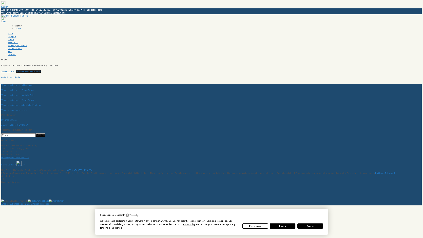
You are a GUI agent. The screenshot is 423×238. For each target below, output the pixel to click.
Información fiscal (9, 120)
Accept (310, 226)
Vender (11, 40)
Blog (10, 51)
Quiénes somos (15, 48)
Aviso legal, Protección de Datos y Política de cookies (25, 204)
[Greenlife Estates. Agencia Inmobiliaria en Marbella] (14, 16)
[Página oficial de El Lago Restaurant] (38, 201)
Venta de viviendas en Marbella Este (17, 95)
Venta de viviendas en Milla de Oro (17, 85)
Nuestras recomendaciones (28, 71)
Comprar (12, 37)
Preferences (255, 226)
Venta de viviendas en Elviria (14, 110)
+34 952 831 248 (59, 10)
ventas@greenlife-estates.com (88, 10)
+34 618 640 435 (42, 10)
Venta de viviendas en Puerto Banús (17, 90)
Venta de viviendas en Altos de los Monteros (21, 105)
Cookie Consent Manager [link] (111, 215)
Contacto (12, 54)
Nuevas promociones (17, 45)
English (4, 7)
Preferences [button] (120, 228)
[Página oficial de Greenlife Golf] (56, 201)
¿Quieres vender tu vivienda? (14, 125)
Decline (282, 226)
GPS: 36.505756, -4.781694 (79, 170)
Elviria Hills (13, 42)
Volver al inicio (7, 71)
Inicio (10, 34)
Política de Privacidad (385, 173)
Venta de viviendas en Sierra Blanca (17, 100)
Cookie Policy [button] (189, 224)
